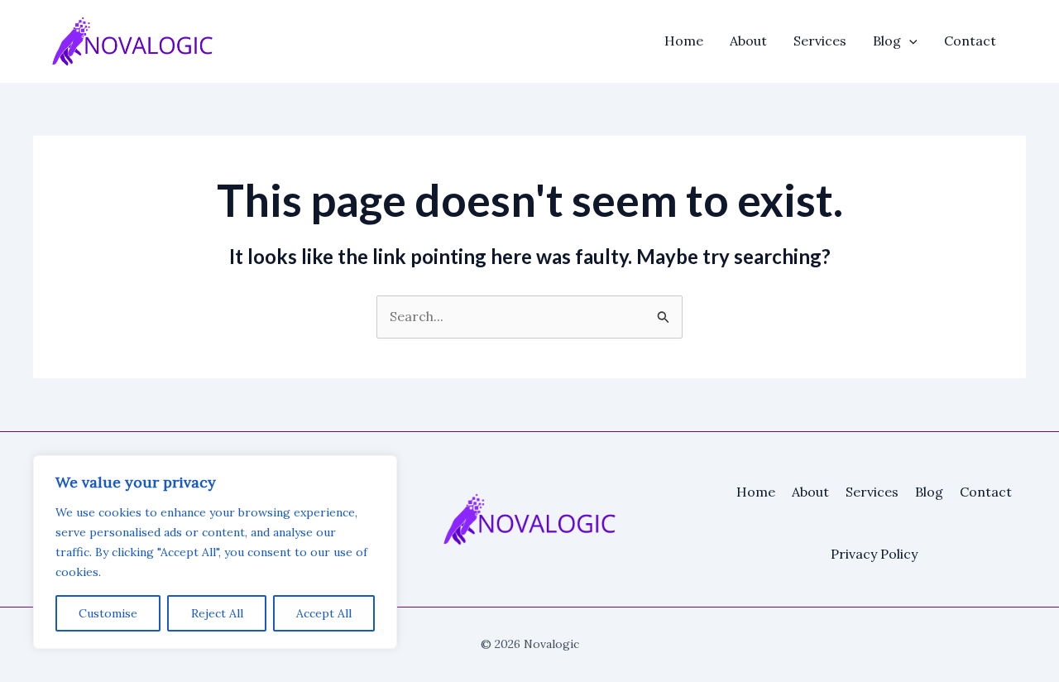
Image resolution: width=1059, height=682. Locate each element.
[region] (215, 552)
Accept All (324, 613)
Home (683, 40)
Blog (887, 40)
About (748, 40)
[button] (909, 40)
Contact (970, 40)
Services (819, 40)
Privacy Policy (874, 553)
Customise (108, 613)
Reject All (217, 613)
